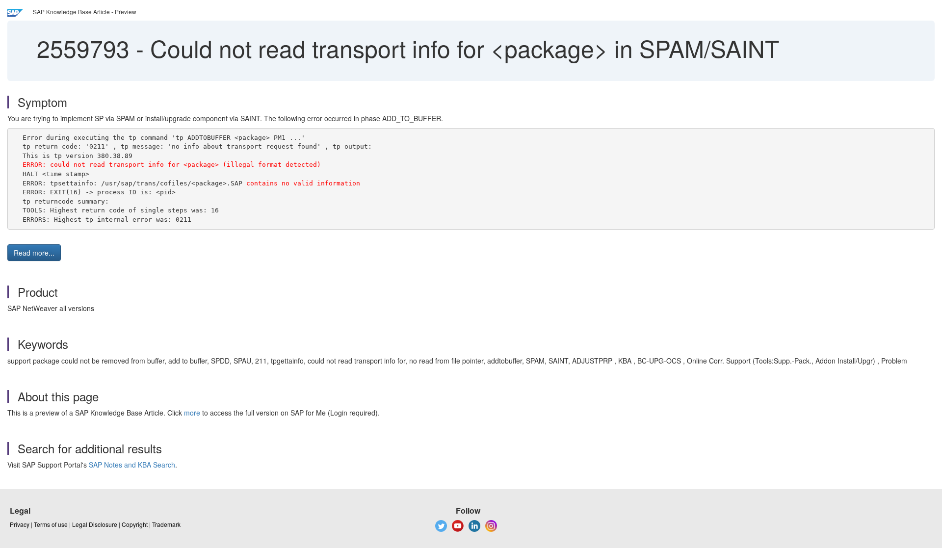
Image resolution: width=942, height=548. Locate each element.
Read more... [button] (34, 253)
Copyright (135, 524)
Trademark (166, 524)
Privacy (19, 524)
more (192, 413)
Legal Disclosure (94, 524)
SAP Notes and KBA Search (132, 465)
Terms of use (51, 524)
